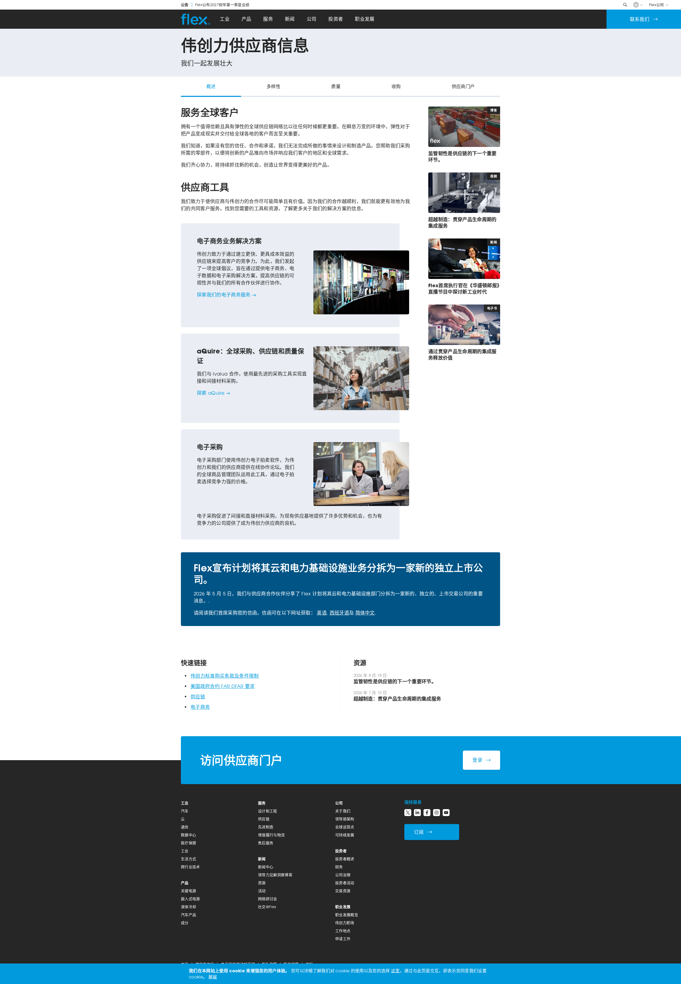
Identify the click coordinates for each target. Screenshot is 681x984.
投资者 (335, 19)
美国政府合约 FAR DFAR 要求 (222, 686)
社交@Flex (267, 906)
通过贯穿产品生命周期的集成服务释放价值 (462, 354)
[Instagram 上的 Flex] (436, 812)
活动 (262, 890)
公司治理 (342, 874)
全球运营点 (344, 827)
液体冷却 (188, 906)
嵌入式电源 (190, 898)
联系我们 (639, 19)
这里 (395, 970)
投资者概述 (344, 859)
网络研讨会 (267, 898)
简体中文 (365, 613)
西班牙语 (339, 613)
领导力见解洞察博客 (275, 874)
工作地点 (342, 930)
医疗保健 (188, 843)
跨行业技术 (190, 866)
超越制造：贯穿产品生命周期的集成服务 (462, 222)
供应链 (197, 696)
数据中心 (188, 835)
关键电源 (188, 890)
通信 (185, 827)
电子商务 (200, 707)
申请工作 (342, 938)
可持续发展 (344, 835)
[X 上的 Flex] (407, 812)
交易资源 (342, 890)
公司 (312, 19)
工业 (225, 19)
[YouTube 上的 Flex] (446, 812)
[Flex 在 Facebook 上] (426, 812)
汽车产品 (188, 914)
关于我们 (342, 811)
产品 (246, 19)
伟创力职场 (344, 922)
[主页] (195, 19)
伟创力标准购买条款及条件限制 (224, 676)
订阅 (419, 832)
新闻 (290, 19)
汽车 (185, 811)
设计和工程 (267, 811)
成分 (185, 922)
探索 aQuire (211, 393)
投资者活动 (344, 882)
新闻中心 (265, 866)
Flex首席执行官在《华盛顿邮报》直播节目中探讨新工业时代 (463, 288)
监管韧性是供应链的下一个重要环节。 (462, 156)
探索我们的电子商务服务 (224, 295)
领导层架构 (344, 819)
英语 (322, 613)
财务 (339, 866)
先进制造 (265, 827)
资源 (262, 882)
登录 (477, 760)
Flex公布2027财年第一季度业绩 (215, 4)
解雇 (213, 976)
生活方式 (188, 859)
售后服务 (265, 843)
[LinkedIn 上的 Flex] (417, 812)
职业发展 (364, 19)
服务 (268, 19)
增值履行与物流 (271, 835)
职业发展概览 (346, 914)
